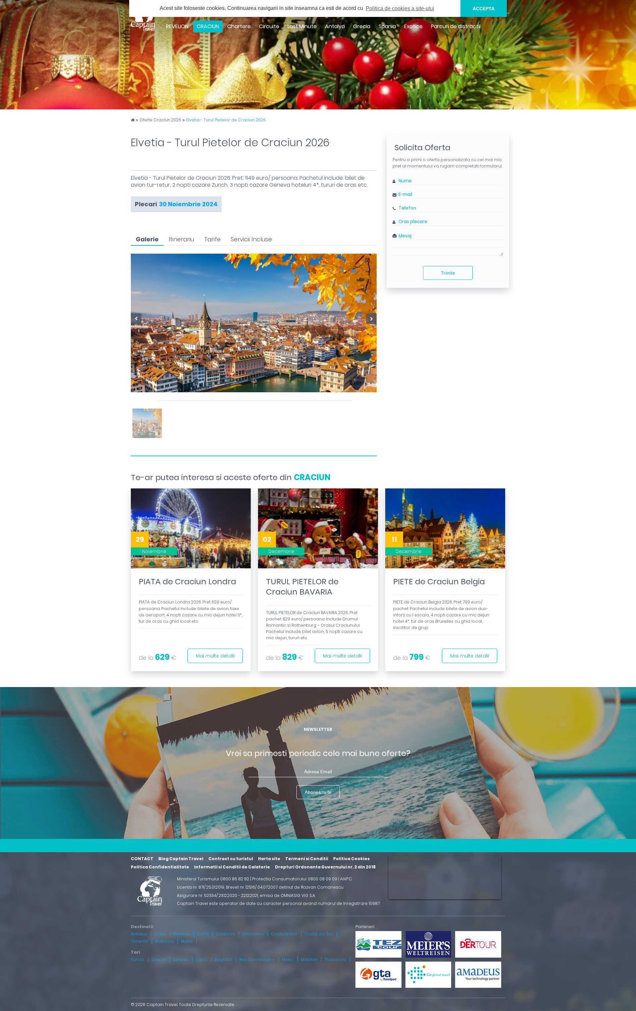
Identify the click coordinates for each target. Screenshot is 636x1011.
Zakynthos (253, 934)
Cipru (201, 959)
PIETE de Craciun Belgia (439, 581)
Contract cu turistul (230, 858)
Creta (160, 934)
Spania (387, 26)
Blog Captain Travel (180, 858)
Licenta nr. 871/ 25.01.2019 (200, 887)
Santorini (225, 934)
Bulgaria (223, 959)
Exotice (413, 26)
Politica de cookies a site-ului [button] (400, 8)
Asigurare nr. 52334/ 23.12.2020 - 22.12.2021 (217, 895)
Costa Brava (284, 934)
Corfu (203, 934)
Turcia (137, 959)
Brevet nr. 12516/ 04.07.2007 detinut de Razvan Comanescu (285, 887)
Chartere (239, 26)
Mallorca (164, 941)
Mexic (287, 959)
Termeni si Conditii (306, 858)
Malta (186, 941)
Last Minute (302, 26)
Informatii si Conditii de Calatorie (232, 867)
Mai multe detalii (215, 656)
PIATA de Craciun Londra (187, 581)
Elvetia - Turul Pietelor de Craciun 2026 (226, 120)
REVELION (177, 26)
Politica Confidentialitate (160, 867)
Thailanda (335, 959)
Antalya (335, 26)
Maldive (309, 959)
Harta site (269, 858)
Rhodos (181, 934)
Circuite (269, 26)
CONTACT (142, 858)
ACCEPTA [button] (484, 8)
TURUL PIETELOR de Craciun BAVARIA (302, 586)
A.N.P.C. (346, 879)
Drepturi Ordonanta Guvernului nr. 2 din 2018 (325, 867)
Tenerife (139, 941)
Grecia (361, 26)
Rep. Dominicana (257, 959)
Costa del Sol (318, 934)
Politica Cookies (351, 858)
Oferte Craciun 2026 (160, 120)
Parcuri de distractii (455, 26)
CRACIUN (312, 477)
